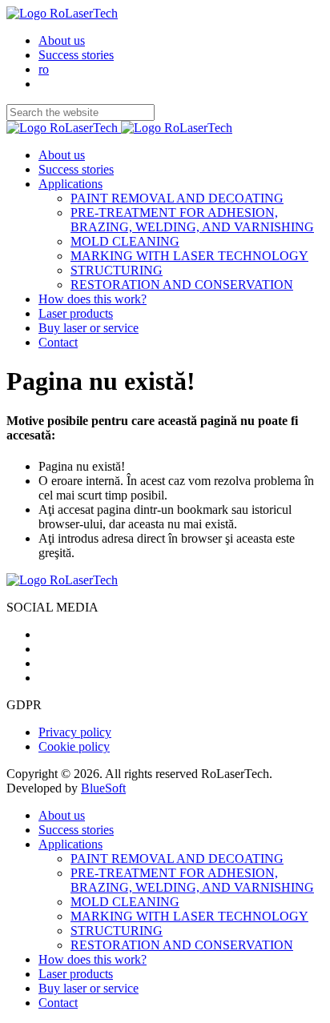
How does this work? (92, 299)
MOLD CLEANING (124, 241)
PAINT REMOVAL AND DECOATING (177, 198)
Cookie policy (74, 746)
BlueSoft (103, 788)
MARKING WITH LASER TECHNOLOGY (189, 256)
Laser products (75, 313)
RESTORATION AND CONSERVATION (181, 284)
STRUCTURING (116, 270)
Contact (58, 342)
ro (43, 69)
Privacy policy (74, 732)
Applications (70, 184)
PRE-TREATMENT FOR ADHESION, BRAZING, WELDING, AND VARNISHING (192, 220)
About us (61, 40)
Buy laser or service (88, 328)
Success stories (76, 55)
